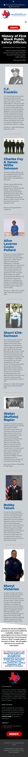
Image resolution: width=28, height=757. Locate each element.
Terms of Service (14, 750)
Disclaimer (16, 752)
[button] (25, 21)
